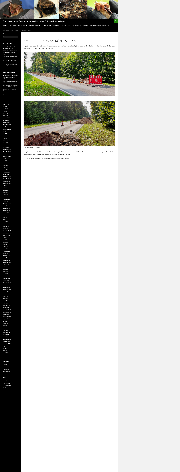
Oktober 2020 (6, 260)
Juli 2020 (5, 267)
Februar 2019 (6, 305)
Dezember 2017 (7, 337)
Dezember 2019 (7, 282)
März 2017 (5, 355)
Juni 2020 (5, 269)
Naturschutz (22, 25)
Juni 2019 (5, 296)
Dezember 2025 (7, 122)
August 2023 (6, 185)
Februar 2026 (6, 118)
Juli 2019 (5, 294)
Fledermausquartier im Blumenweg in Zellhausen (10, 77)
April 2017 (5, 352)
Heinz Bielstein (6, 75)
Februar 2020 (6, 278)
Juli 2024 (5, 160)
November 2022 (7, 206)
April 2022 (5, 221)
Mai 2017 (5, 350)
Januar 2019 (6, 307)
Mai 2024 (5, 165)
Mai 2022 (5, 219)
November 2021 (7, 233)
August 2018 (6, 319)
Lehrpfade (56, 25)
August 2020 (6, 264)
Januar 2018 (6, 334)
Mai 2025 (5, 138)
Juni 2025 (5, 136)
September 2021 (7, 235)
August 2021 (6, 237)
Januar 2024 (6, 174)
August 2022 (6, 212)
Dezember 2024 (7, 149)
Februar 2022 (6, 226)
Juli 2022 (5, 215)
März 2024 (5, 170)
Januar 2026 (6, 120)
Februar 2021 (6, 251)
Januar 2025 (6, 147)
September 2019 (7, 289)
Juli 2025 (5, 133)
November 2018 (7, 312)
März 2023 (5, 197)
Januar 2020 (6, 280)
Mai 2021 (5, 244)
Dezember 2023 (7, 176)
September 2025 (7, 129)
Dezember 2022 (7, 203)
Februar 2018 (6, 332)
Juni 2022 (5, 217)
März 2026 (5, 115)
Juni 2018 (5, 323)
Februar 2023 (6, 199)
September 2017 (7, 343)
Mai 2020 (5, 271)
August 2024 (6, 158)
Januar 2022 (6, 228)
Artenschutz (46, 25)
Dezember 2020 (7, 255)
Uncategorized (6, 371)
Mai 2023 (5, 192)
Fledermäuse (6, 369)
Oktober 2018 (6, 314)
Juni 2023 (5, 190)
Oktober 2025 (6, 127)
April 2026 (5, 113)
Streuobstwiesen (34, 25)
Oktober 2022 (6, 208)
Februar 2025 (6, 145)
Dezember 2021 (7, 230)
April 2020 (5, 273)
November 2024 (7, 151)
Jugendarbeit (65, 25)
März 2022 (5, 224)
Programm (13, 25)
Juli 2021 (5, 240)
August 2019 (6, 291)
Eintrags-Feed (6, 383)
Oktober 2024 (6, 154)
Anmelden (5, 381)
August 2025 (6, 131)
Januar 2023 (6, 201)
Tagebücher (76, 25)
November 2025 (7, 124)
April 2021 (5, 246)
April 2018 (5, 328)
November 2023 (7, 179)
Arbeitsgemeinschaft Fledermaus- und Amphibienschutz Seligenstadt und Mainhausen (35, 21)
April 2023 (5, 194)
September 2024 (7, 156)
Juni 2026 (5, 109)
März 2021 (5, 249)
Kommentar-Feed (7, 385)
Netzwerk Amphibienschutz (10, 30)
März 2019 (5, 303)
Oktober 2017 (6, 341)
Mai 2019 (5, 298)
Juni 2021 (5, 242)
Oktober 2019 (6, 287)
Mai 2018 (5, 325)
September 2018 (7, 316)
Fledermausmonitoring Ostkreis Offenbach (95, 25)
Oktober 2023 (6, 181)
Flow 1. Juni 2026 (26, 30)
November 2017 (7, 339)
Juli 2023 (5, 188)
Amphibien (5, 367)
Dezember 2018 (7, 310)
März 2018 (5, 330)
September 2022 (7, 210)
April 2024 (5, 167)
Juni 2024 (5, 163)
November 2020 (7, 258)
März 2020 (5, 276)
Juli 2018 (5, 321)
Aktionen (5, 364)
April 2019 (5, 300)
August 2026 (6, 104)
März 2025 (5, 142)
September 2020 (7, 262)
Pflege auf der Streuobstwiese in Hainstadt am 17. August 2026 (10, 52)
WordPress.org (6, 387)
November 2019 (7, 285)
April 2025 (5, 140)
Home (4, 25)
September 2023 (7, 183)
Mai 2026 (5, 111)
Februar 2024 (6, 172)
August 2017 (6, 346)
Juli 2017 (5, 348)
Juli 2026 (5, 106)
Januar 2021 (6, 253)
